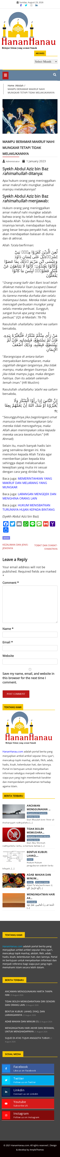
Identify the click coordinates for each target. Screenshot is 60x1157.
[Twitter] (26, 5)
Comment (10, 583)
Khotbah (32, 902)
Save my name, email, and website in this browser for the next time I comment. (28, 678)
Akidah (6, 538)
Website (8, 656)
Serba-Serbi (33, 816)
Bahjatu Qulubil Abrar (38, 836)
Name (8, 629)
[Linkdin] (37, 5)
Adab (30, 882)
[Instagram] (31, 5)
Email (7, 642)
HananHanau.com (12, 946)
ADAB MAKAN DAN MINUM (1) (21, 1021)
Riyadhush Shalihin (37, 813)
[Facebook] (21, 5)
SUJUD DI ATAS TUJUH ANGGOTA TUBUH (27, 1038)
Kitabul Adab (42, 882)
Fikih (30, 859)
